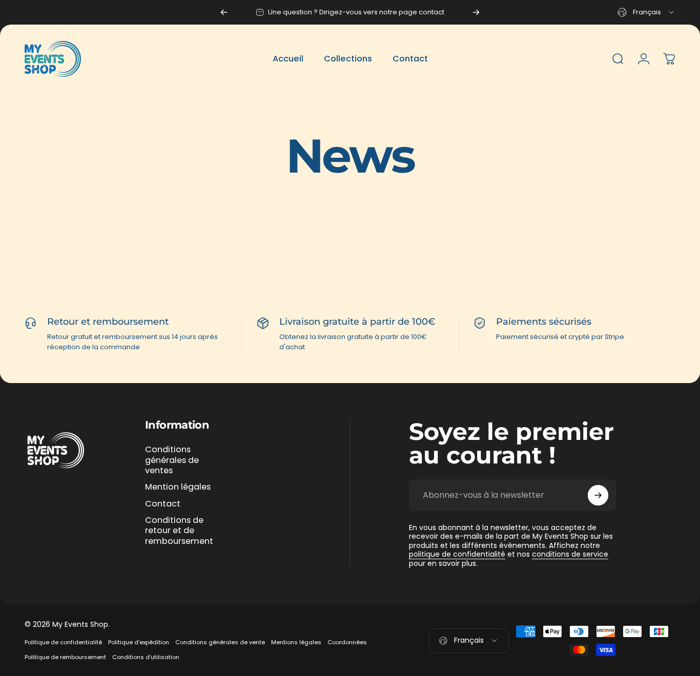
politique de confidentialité (457, 554)
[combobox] (646, 12)
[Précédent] (224, 12)
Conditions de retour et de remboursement (179, 530)
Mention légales (178, 487)
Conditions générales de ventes (172, 460)
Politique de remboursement (65, 657)
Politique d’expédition (138, 642)
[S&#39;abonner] (598, 495)
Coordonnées (347, 642)
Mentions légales (296, 642)
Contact (162, 504)
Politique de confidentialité (63, 642)
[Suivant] (476, 12)
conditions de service (570, 554)
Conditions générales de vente (220, 642)
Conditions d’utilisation (145, 657)
